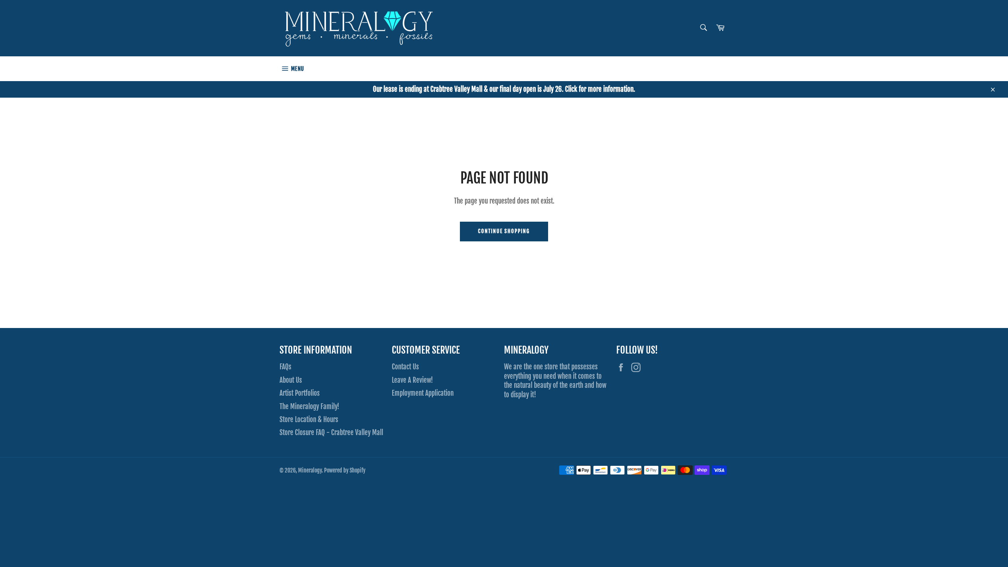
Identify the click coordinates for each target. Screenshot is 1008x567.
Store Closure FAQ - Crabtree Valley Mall (331, 432)
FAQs (285, 367)
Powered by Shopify (344, 470)
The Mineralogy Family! (309, 406)
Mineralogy (310, 470)
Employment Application (423, 393)
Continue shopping (504, 231)
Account (720, 68)
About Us (291, 380)
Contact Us (405, 367)
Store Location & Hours (309, 419)
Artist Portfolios (300, 393)
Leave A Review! (412, 380)
